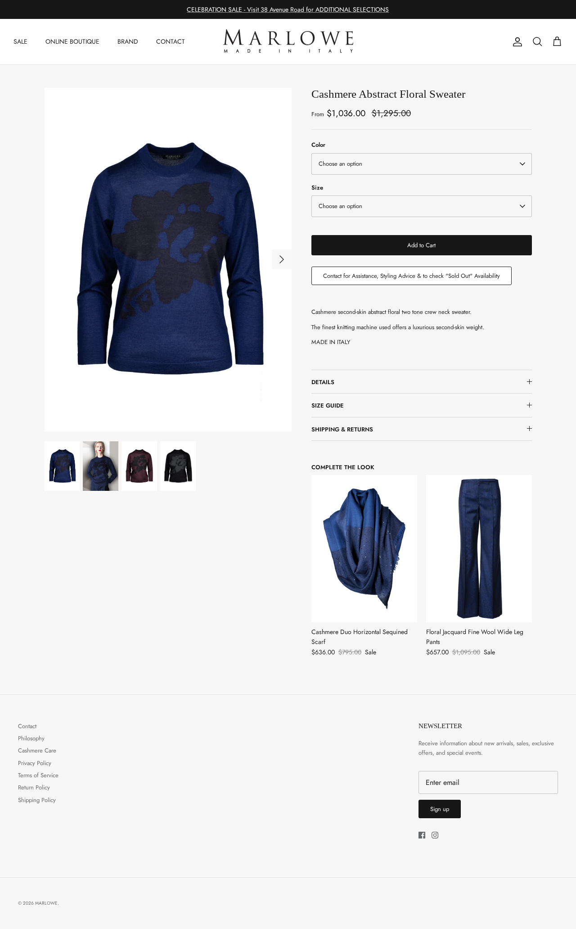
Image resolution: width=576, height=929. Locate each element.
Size (317, 188)
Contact (27, 726)
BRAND (127, 41)
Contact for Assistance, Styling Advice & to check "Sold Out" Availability (411, 276)
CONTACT (170, 41)
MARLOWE (46, 903)
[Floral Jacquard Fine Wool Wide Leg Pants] (479, 548)
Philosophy (31, 738)
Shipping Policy (37, 800)
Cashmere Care (37, 750)
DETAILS (322, 382)
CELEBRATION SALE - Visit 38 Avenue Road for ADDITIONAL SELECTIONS (288, 9)
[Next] (282, 259)
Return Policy (34, 787)
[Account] (515, 41)
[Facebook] (421, 835)
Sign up (439, 809)
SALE (20, 41)
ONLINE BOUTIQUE (72, 41)
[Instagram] (435, 835)
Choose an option (340, 163)
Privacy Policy (34, 763)
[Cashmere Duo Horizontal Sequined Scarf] (364, 548)
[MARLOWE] (288, 42)
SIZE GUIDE (327, 405)
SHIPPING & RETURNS (342, 429)
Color (318, 145)
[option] (168, 259)
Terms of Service (38, 775)
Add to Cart (421, 245)
